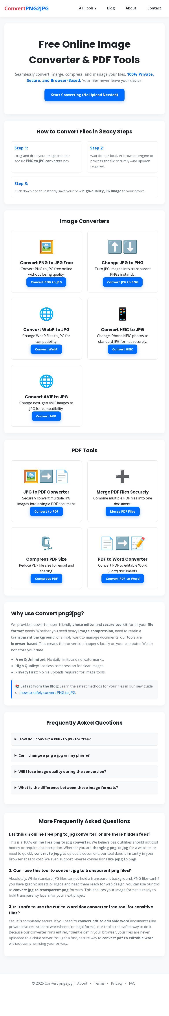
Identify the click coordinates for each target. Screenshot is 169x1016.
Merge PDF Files (122, 511)
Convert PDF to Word (123, 578)
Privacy (117, 983)
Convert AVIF (46, 416)
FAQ (132, 983)
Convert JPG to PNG (122, 282)
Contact (154, 8)
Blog (111, 8)
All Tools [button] (86, 8)
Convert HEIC (122, 349)
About (131, 8)
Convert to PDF (46, 511)
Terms (99, 983)
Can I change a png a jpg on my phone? (54, 755)
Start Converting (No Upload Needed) (84, 94)
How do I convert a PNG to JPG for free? (54, 738)
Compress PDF (46, 578)
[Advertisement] (84, 999)
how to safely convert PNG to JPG (47, 692)
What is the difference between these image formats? (68, 787)
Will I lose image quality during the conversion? (62, 771)
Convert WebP (46, 349)
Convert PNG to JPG (46, 282)
